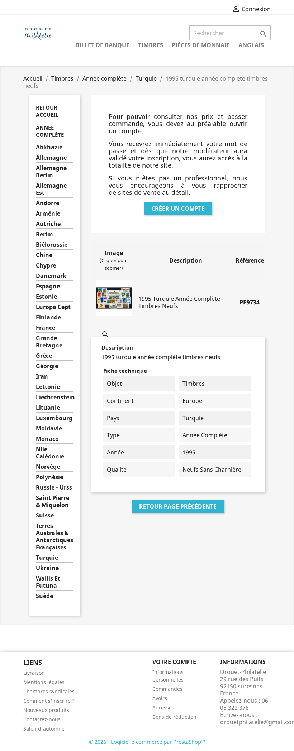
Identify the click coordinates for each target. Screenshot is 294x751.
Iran (42, 376)
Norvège (48, 467)
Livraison (34, 672)
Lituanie (48, 407)
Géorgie (47, 366)
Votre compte (174, 662)
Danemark (51, 276)
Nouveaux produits (46, 710)
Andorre (47, 203)
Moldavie (49, 428)
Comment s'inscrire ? (49, 700)
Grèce (44, 356)
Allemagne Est (51, 189)
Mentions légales (44, 682)
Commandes (167, 688)
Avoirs (159, 698)
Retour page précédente (178, 506)
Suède (44, 596)
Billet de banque (102, 45)
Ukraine (47, 568)
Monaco (47, 439)
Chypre (46, 265)
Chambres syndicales (49, 691)
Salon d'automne (44, 728)
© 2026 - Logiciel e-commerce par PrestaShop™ (147, 741)
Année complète (50, 131)
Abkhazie (49, 147)
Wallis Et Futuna (48, 582)
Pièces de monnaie (201, 45)
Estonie (46, 296)
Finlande (48, 317)
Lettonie (48, 387)
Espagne (48, 286)
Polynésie (49, 477)
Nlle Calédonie (50, 453)
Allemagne (51, 158)
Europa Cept (53, 307)
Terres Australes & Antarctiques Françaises (54, 536)
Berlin (44, 234)
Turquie (47, 558)
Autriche (48, 224)
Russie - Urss (54, 487)
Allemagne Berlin (51, 171)
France (45, 328)
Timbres (150, 45)
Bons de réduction (174, 716)
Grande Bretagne (49, 341)
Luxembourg (54, 418)
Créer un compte (178, 208)
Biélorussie (51, 245)
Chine (44, 255)
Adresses (163, 707)
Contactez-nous (42, 719)
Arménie (48, 213)
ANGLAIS (251, 45)
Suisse (45, 515)
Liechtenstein (54, 397)
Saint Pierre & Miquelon (52, 501)
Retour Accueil (47, 111)
